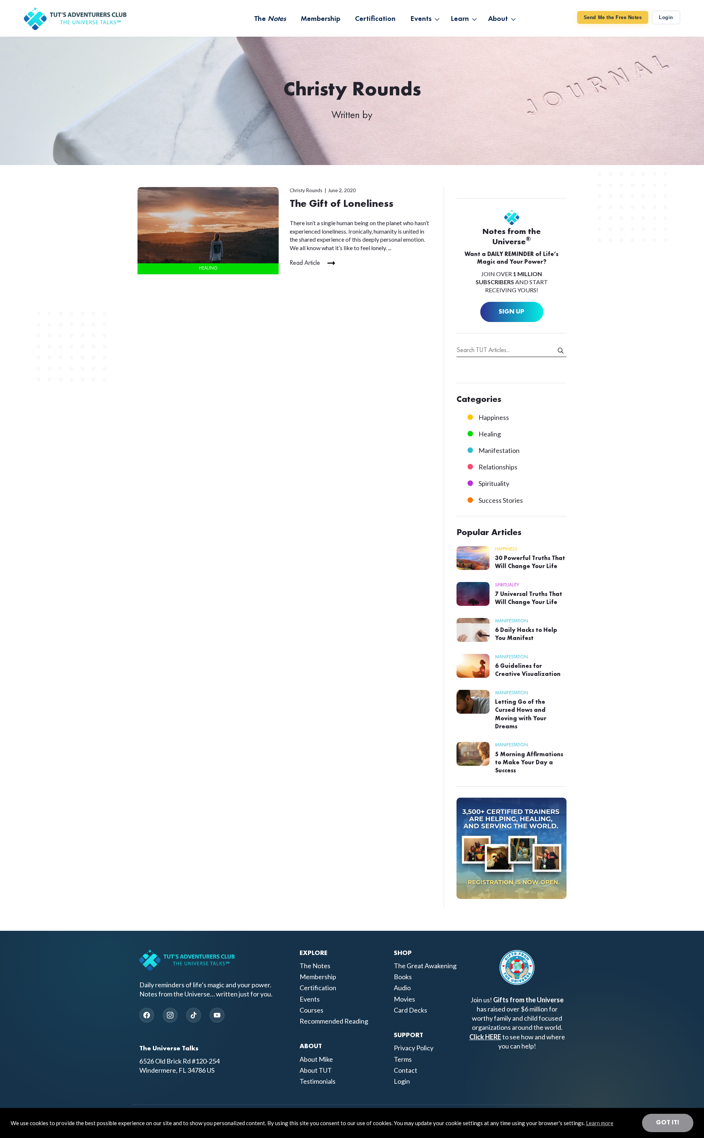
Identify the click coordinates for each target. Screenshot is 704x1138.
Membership (318, 977)
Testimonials (318, 1081)
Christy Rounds (306, 190)
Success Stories (500, 500)
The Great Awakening (425, 966)
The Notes (315, 966)
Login (666, 17)
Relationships (497, 467)
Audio (402, 988)
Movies (404, 999)
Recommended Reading (334, 1021)
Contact (405, 1070)
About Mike (316, 1059)
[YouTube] (217, 1015)
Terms (403, 1059)
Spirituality (493, 483)
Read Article (305, 263)
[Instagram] (170, 1015)
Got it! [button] (667, 1122)
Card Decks (410, 1010)
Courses (311, 1010)
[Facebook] (146, 1015)
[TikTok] (193, 1015)
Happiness (493, 417)
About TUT (316, 1070)
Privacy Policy (413, 1048)
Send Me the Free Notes (613, 17)
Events (310, 999)
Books (403, 977)
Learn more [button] (599, 1123)
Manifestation (499, 450)
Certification (318, 988)
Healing (208, 268)
